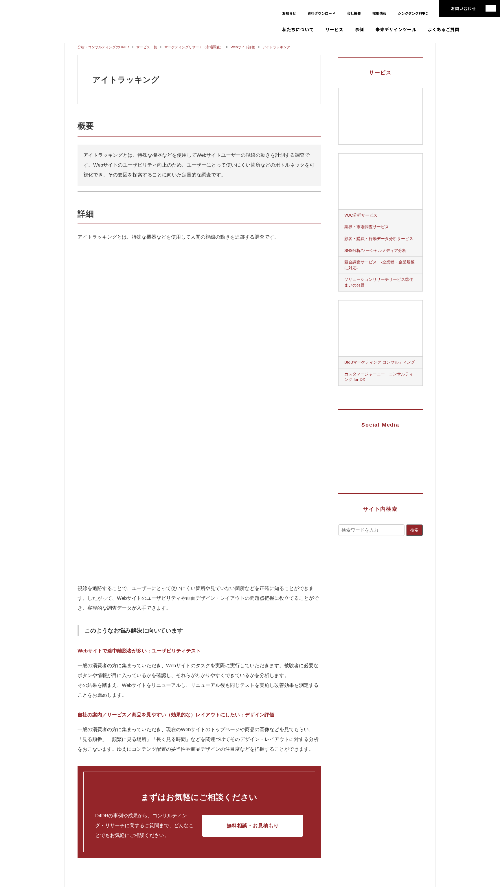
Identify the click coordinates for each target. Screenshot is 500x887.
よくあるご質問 (443, 29)
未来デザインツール (396, 29)
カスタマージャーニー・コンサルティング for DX (378, 377)
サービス (334, 29)
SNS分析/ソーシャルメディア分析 (375, 250)
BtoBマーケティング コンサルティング (379, 362)
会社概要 (354, 13)
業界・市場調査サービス (366, 226)
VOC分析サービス (360, 215)
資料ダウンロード (321, 13)
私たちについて (298, 29)
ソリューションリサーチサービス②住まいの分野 (378, 282)
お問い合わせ (463, 8)
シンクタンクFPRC (413, 13)
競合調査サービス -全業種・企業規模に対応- (379, 265)
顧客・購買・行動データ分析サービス (378, 238)
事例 (359, 29)
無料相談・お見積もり (253, 826)
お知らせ (289, 13)
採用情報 (379, 13)
